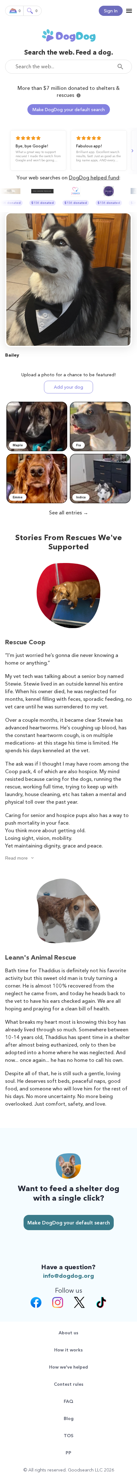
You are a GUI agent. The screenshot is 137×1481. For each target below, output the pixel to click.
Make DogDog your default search (68, 109)
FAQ (68, 1401)
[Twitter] (79, 1303)
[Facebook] (36, 1303)
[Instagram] (57, 1303)
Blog (69, 1418)
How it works (68, 1350)
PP (68, 1453)
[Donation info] (78, 95)
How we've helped (68, 1367)
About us (68, 1333)
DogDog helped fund (94, 177)
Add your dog (68, 387)
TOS (68, 1435)
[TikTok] (101, 1303)
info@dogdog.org (68, 1275)
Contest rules (68, 1384)
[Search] (122, 67)
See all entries (65, 512)
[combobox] (68, 67)
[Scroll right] (131, 150)
